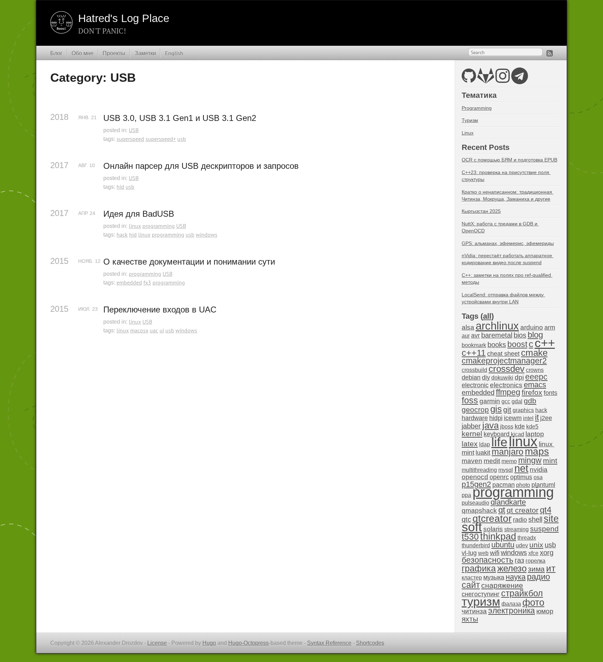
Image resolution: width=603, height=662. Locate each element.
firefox (532, 392)
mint (550, 460)
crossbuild (474, 370)
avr (475, 335)
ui (161, 330)
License (157, 643)
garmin (489, 401)
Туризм (470, 120)
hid (120, 186)
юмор (544, 611)
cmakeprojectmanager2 (504, 361)
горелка (535, 561)
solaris (493, 529)
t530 (470, 536)
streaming (516, 529)
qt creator (522, 510)
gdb (530, 401)
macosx (139, 330)
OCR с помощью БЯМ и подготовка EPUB (509, 160)
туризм (481, 601)
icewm (513, 418)
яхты (470, 619)
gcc (505, 401)
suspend (544, 529)
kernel (472, 434)
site (551, 518)
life (499, 442)
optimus (521, 477)
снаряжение (502, 585)
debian (471, 377)
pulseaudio (475, 503)
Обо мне (83, 53)
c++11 (474, 353)
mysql (505, 470)
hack (122, 234)
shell (535, 519)
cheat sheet (503, 353)
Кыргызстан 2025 (481, 211)
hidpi (495, 418)
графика (479, 568)
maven (472, 461)
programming (158, 225)
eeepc (536, 377)
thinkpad (498, 536)
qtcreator (492, 518)
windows (206, 234)
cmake (534, 353)
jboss (506, 427)
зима (536, 569)
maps (537, 451)
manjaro (507, 451)
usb (181, 138)
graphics (523, 410)
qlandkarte (508, 502)
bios (520, 335)
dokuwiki (502, 378)
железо (512, 568)
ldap (484, 444)
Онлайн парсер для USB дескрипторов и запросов (201, 166)
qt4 (545, 510)
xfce (533, 553)
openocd (475, 477)
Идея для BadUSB (138, 213)
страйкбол (522, 593)
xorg (546, 552)
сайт (471, 585)
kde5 (532, 427)
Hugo (209, 643)
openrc (499, 477)
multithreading (479, 470)
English (174, 53)
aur (466, 336)
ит (551, 568)
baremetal (496, 335)
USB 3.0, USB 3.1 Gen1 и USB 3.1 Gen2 (179, 118)
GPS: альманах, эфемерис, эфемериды (508, 243)
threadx (527, 538)
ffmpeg (508, 392)
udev (522, 545)
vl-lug (469, 552)
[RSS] (549, 53)
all (487, 316)
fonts (550, 392)
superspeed (130, 138)
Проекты (114, 53)
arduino (531, 327)
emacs (535, 384)
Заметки (145, 53)
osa (538, 477)
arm (549, 327)
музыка (493, 577)
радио (538, 576)
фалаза (511, 604)
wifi (494, 552)
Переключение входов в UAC (159, 309)
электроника (511, 610)
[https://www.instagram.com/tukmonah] (503, 80)
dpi (519, 377)
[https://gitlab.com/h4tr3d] (485, 80)
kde (520, 426)
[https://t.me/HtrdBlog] (519, 80)
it (537, 417)
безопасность (487, 560)
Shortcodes (370, 643)
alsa (468, 327)
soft (472, 527)
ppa (466, 495)
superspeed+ (161, 138)
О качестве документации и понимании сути (189, 261)
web (483, 553)
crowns (535, 370)
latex (470, 444)
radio (520, 519)
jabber (471, 426)
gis (496, 409)
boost (517, 344)
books (496, 344)
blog (535, 334)
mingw (530, 460)
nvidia (539, 469)
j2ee (546, 418)
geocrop (475, 409)
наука (516, 577)
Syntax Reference (329, 643)
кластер (472, 578)
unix (536, 545)
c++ (545, 343)
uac (154, 330)
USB (134, 130)
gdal (517, 401)
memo (509, 461)
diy (486, 377)
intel (528, 418)
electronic (475, 385)
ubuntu (502, 544)
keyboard (496, 434)
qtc (466, 519)
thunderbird (476, 545)
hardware (475, 418)
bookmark (474, 345)
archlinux (497, 326)
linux (135, 225)
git (507, 409)
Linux (468, 133)
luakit (483, 452)
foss (470, 400)
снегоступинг (481, 594)
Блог (56, 53)
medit (492, 461)
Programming (477, 108)
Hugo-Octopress (248, 643)
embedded (129, 282)
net (521, 468)
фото (533, 602)
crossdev (506, 369)
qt (501, 510)
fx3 (147, 282)
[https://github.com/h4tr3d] (469, 80)
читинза (474, 611)
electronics (506, 385)
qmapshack (479, 510)
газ (519, 560)
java (490, 425)
